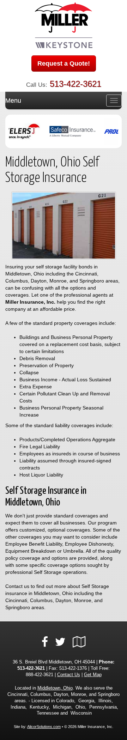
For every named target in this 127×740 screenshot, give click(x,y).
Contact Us (68, 674)
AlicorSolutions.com (44, 726)
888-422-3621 (39, 674)
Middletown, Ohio (55, 688)
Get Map (93, 674)
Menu (13, 100)
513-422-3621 (75, 84)
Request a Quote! (63, 63)
